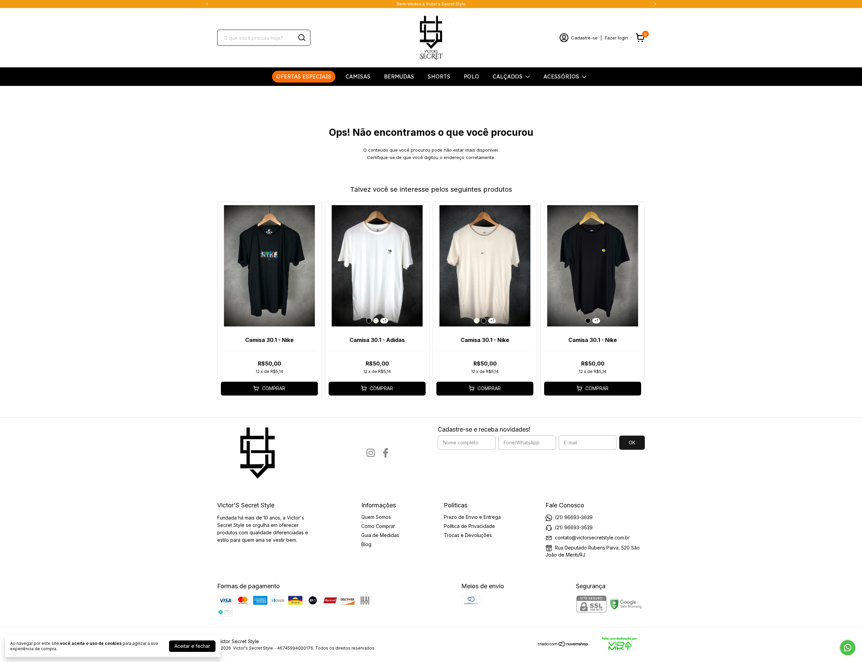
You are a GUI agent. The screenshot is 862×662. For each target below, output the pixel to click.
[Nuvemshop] (563, 645)
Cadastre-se (584, 37)
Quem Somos (376, 517)
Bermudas (399, 76)
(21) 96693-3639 (574, 517)
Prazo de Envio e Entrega (472, 517)
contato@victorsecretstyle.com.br (592, 537)
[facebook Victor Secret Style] (385, 452)
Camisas (357, 76)
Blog (366, 544)
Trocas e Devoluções (468, 535)
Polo (471, 76)
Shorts (439, 76)
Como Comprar (378, 526)
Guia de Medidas (380, 535)
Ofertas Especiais (303, 76)
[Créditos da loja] (617, 644)
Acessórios (561, 76)
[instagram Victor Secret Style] (370, 452)
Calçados (508, 76)
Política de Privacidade (469, 526)
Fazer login (616, 37)
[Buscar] (301, 37)
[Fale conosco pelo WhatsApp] (847, 647)
